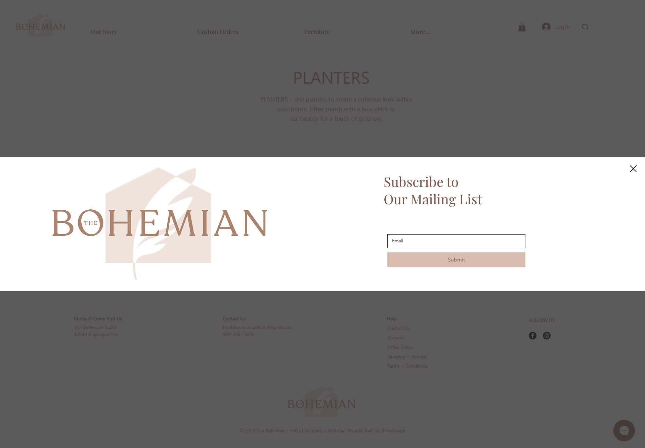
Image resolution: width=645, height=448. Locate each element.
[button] (633, 169)
